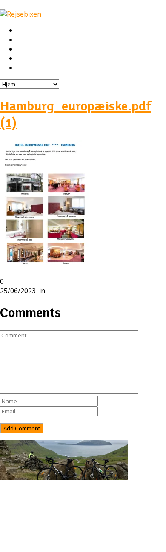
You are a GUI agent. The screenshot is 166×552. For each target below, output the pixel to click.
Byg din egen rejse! (45, 58)
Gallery (28, 531)
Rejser (26, 40)
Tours (27, 512)
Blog (24, 522)
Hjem (25, 30)
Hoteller (29, 49)
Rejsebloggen (37, 68)
